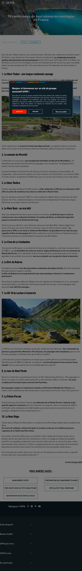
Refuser (35, 111)
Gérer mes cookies (61, 111)
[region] (41, 99)
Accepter (19, 111)
